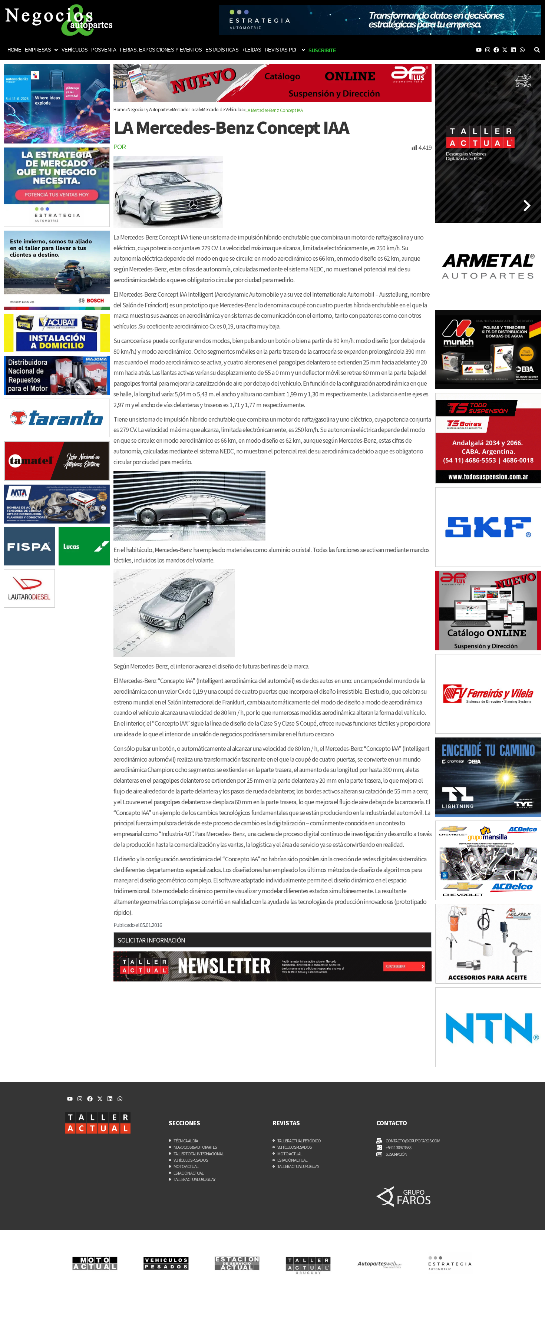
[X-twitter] (505, 50)
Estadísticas (221, 50)
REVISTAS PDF (281, 50)
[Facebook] (496, 50)
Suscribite (322, 50)
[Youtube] (479, 50)
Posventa (103, 50)
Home (14, 50)
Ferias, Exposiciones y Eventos (161, 50)
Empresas (38, 50)
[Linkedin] (513, 50)
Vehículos (75, 50)
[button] (41, 50)
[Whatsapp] (522, 50)
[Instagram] (488, 50)
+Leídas (251, 50)
